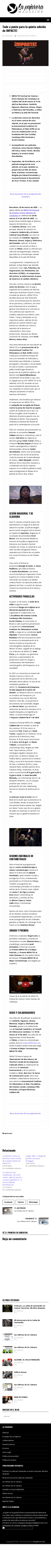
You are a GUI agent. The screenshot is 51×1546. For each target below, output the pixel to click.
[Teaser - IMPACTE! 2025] (25, 992)
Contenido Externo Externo (26, 36)
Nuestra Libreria (8, 1444)
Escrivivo (5, 1448)
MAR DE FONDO (21, 1397)
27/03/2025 (9, 36)
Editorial (5, 1432)
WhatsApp (33, 1202)
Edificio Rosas (20, 1372)
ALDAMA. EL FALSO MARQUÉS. (27, 1360)
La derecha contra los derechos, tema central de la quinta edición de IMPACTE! (11, 1160)
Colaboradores (8, 1440)
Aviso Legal (6, 1452)
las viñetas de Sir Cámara (25, 1335)
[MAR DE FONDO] (7, 1402)
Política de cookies (9, 1460)
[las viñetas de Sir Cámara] (7, 1339)
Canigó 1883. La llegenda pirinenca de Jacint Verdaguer (36, 1158)
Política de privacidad (10, 1456)
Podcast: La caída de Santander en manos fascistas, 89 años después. (30, 1307)
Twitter (20, 1202)
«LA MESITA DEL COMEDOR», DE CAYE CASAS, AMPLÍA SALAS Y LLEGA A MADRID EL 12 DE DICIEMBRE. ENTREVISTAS (12, 1178)
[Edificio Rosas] (7, 1377)
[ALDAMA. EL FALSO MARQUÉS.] (7, 1364)
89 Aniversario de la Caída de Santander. (27, 1321)
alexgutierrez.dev (39, 1542)
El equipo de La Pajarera (11, 1436)
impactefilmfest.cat (31, 1043)
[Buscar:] (25, 1416)
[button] (47, 19)
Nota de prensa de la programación (25, 1113)
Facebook (8, 1202)
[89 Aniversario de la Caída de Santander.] (7, 1325)
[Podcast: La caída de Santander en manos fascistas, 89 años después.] (7, 1310)
